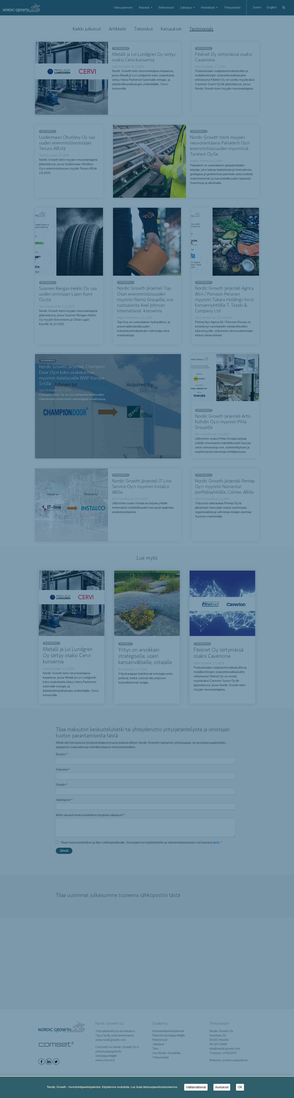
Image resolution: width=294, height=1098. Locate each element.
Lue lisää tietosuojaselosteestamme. (154, 1087)
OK (240, 1087)
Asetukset (221, 1087)
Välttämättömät (196, 1087)
